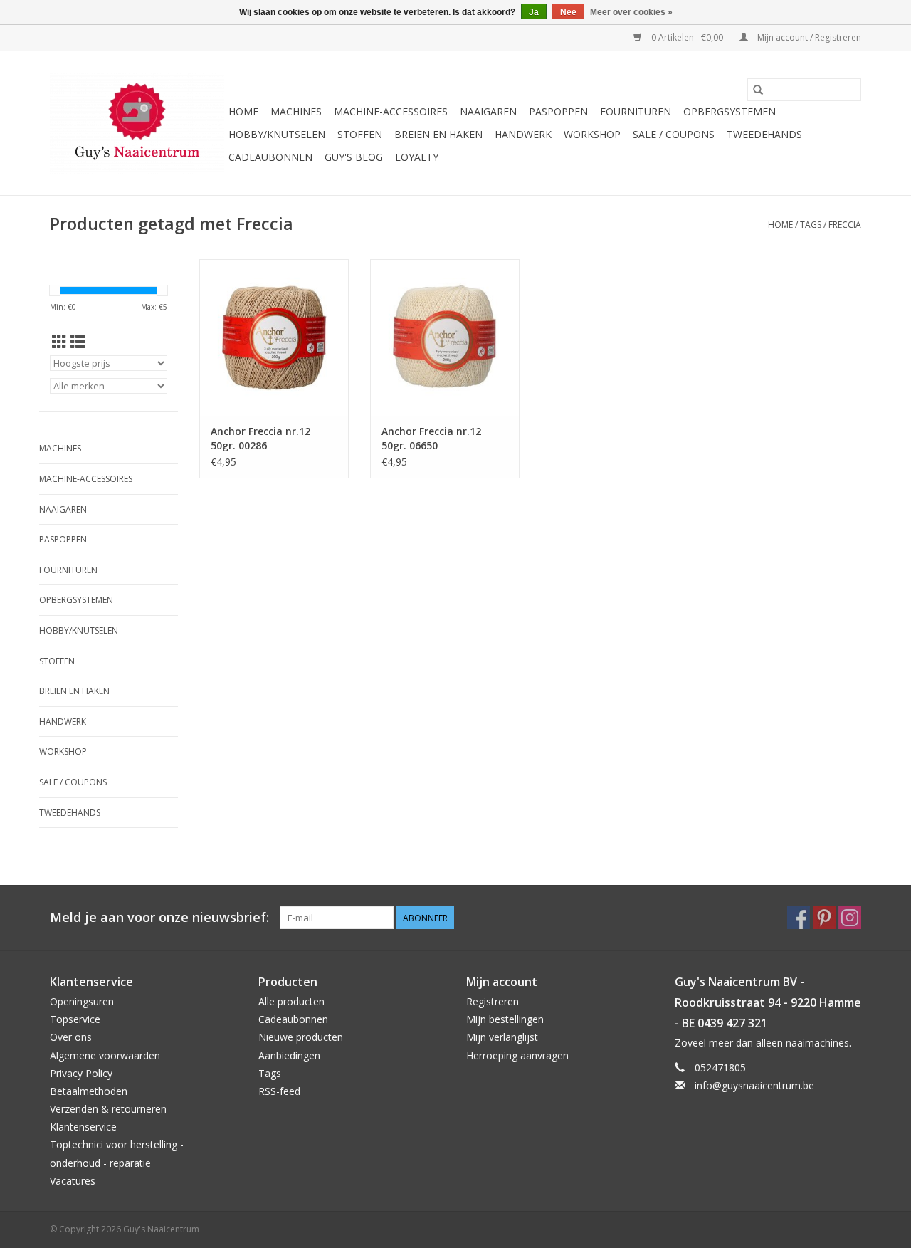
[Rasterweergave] (59, 342)
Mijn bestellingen (505, 1019)
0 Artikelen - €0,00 (687, 37)
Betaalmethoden (88, 1091)
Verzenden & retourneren (108, 1109)
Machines (296, 111)
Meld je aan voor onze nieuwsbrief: (159, 917)
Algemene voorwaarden (105, 1055)
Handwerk (523, 134)
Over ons (71, 1037)
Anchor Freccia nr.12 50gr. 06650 (431, 438)
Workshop (592, 134)
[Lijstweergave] (77, 342)
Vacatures (72, 1180)
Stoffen (359, 134)
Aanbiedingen (289, 1055)
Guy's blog (354, 157)
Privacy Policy (81, 1073)
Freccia (844, 225)
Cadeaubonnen (270, 157)
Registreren (492, 1001)
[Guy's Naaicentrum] (137, 123)
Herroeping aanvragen (517, 1055)
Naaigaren (488, 111)
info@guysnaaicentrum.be (754, 1085)
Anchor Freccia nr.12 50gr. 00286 (260, 438)
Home (243, 111)
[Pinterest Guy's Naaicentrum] (824, 917)
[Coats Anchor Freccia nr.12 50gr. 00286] (274, 337)
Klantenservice (83, 1126)
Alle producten (291, 1001)
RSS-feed (279, 1091)
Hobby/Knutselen (276, 134)
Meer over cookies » (631, 12)
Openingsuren (82, 1001)
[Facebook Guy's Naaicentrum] (798, 917)
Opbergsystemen (729, 111)
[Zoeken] (758, 89)
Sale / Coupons (674, 134)
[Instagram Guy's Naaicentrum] (849, 917)
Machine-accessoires (391, 111)
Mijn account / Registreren (808, 37)
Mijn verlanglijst (502, 1037)
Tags (810, 225)
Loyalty (416, 157)
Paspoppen (558, 111)
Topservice (75, 1019)
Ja (534, 12)
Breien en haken (438, 134)
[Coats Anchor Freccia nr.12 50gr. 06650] (445, 337)
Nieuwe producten (300, 1037)
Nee (568, 12)
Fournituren (635, 111)
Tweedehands (764, 134)
